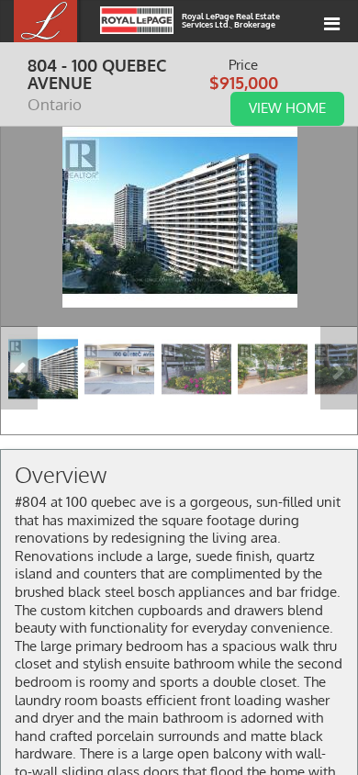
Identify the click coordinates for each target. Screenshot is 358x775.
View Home (287, 107)
